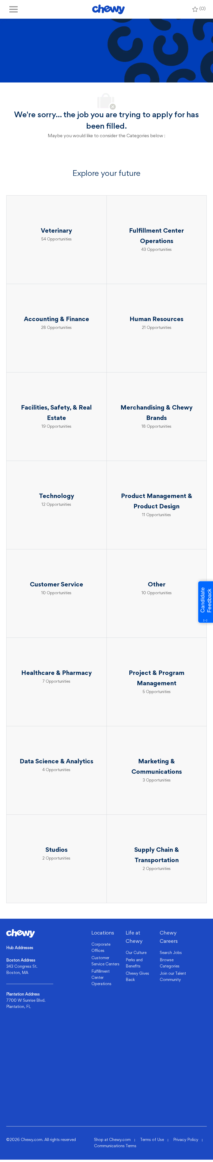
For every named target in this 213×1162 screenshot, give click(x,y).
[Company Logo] (108, 9)
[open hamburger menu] (13, 9)
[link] (20, 933)
